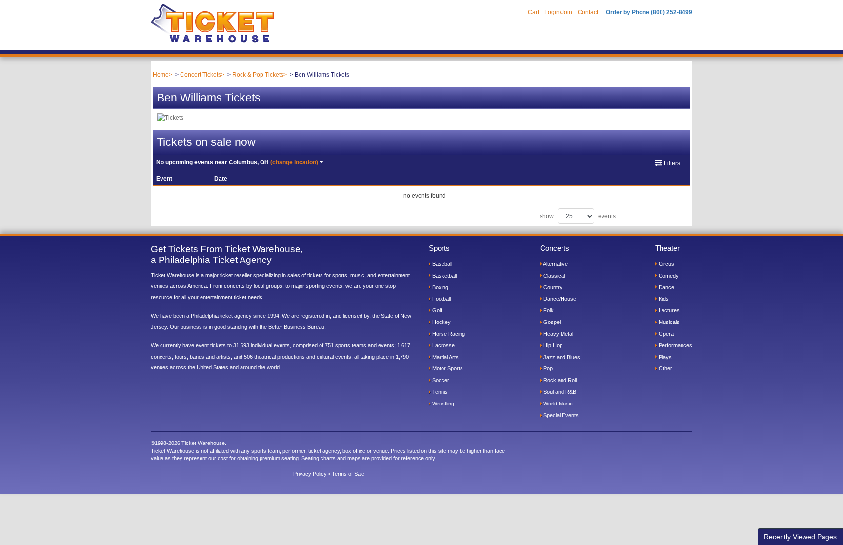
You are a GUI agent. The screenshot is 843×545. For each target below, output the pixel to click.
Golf (436, 310)
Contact (588, 12)
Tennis (439, 392)
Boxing (439, 287)
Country (552, 287)
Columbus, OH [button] (237, 162)
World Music (557, 403)
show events (578, 216)
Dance (665, 287)
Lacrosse (443, 345)
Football (441, 299)
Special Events (560, 415)
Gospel (551, 322)
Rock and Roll (559, 380)
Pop (547, 368)
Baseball (441, 264)
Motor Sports (447, 368)
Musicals (668, 322)
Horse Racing (448, 334)
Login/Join (558, 12)
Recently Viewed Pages (800, 537)
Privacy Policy (310, 474)
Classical (553, 276)
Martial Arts (445, 357)
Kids (663, 299)
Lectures (668, 310)
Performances (674, 345)
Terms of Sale (348, 474)
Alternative (555, 264)
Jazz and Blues (561, 357)
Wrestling (442, 403)
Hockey (441, 322)
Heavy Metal (557, 334)
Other (664, 368)
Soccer (440, 380)
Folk (548, 310)
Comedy (668, 276)
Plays (664, 357)
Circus (665, 264)
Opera (665, 334)
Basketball (444, 276)
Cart (533, 12)
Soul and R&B (559, 392)
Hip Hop (552, 345)
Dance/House (559, 299)
